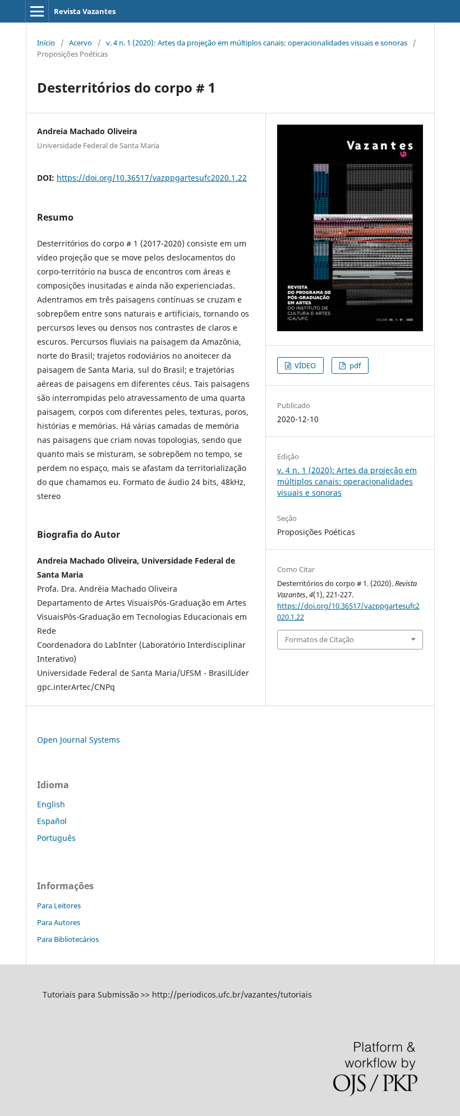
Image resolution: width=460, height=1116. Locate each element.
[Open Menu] (37, 11)
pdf (354, 365)
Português (56, 838)
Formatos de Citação (319, 639)
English (51, 804)
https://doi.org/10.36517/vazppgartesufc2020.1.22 (152, 177)
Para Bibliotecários (68, 939)
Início (46, 43)
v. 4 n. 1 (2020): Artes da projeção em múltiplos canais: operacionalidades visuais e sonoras (256, 43)
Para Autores (58, 922)
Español (52, 821)
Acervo (80, 43)
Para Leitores (59, 905)
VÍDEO (304, 365)
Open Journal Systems (78, 739)
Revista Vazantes (85, 11)
